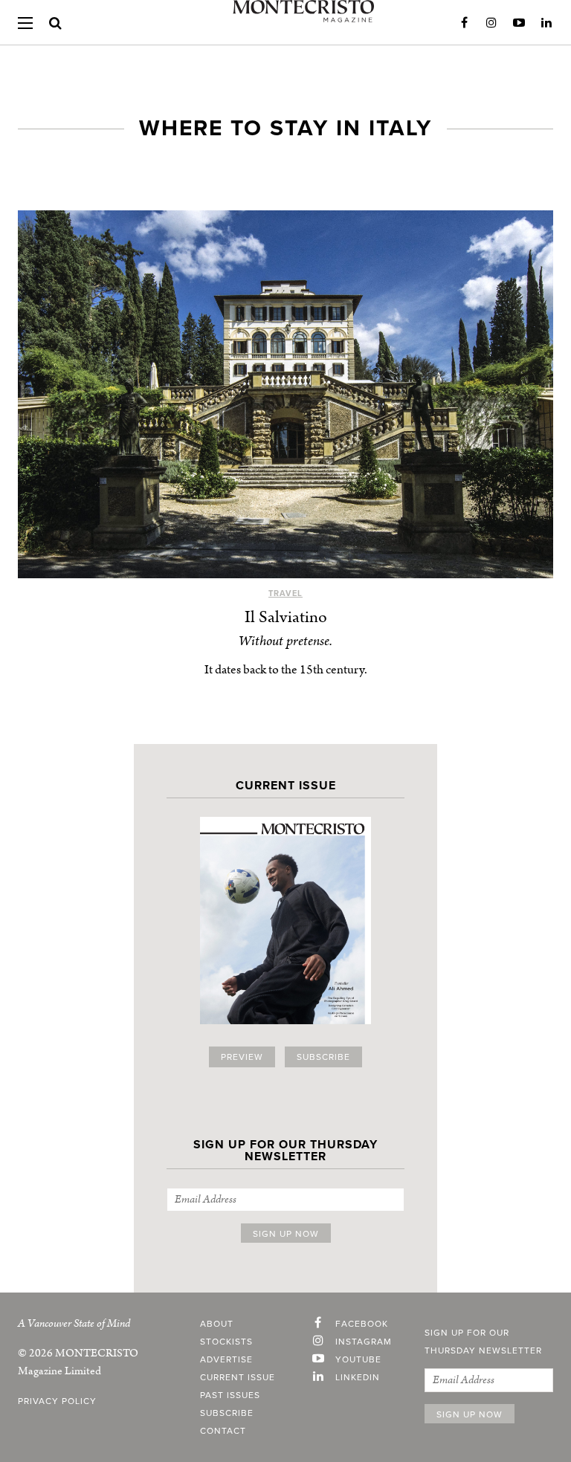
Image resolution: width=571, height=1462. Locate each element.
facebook (361, 1324)
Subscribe (323, 1057)
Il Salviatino (286, 617)
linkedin (357, 1377)
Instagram (491, 23)
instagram (363, 1341)
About (216, 1324)
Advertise (226, 1359)
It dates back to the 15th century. (285, 670)
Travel (285, 593)
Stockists (226, 1341)
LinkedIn (546, 23)
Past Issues (230, 1395)
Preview (242, 1057)
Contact (223, 1431)
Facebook (464, 23)
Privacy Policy (57, 1401)
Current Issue (237, 1377)
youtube (358, 1359)
